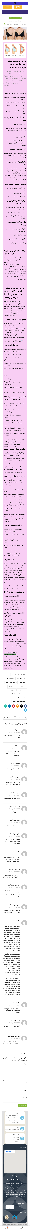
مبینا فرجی (17, 746)
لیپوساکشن (12, 130)
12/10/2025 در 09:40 (14, 779)
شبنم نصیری (16, 820)
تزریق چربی (18, 17)
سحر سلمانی (16, 777)
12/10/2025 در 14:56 (14, 809)
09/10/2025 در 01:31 (14, 766)
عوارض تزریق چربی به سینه (18, 694)
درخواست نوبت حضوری (10, 654)
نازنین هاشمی (16, 807)
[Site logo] (15, 3)
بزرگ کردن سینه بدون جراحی (18, 675)
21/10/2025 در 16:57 (14, 854)
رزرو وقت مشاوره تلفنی (10, 652)
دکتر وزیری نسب (19, 24)
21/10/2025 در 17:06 (14, 1005)
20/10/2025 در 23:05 (14, 823)
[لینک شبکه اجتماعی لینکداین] (9, 706)
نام (26, 1083)
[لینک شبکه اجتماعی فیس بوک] (25, 706)
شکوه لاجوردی (16, 793)
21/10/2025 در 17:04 (14, 923)
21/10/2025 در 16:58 (14, 872)
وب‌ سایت (24, 1098)
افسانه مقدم (16, 763)
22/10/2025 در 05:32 (14, 1023)
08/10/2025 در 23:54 (14, 748)
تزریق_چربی (22, 682)
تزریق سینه (10, 678)
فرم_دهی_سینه (21, 697)
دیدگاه (25, 1064)
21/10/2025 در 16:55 (14, 836)
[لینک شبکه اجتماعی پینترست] (13, 706)
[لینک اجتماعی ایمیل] (17, 706)
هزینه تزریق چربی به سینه (19, 701)
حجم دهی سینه (21, 690)
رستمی (18, 730)
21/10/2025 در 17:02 (14, 907)
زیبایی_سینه (11, 690)
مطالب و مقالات (12, 17)
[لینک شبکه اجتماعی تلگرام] (25, 710)
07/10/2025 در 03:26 (14, 732)
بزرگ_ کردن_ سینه (21, 678)
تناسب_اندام (22, 686)
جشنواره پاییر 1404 (18, 7)
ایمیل (25, 1090)
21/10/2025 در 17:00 (14, 888)
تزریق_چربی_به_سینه (10, 682)
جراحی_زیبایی (12, 686)
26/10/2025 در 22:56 (14, 1039)
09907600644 (7, 7)
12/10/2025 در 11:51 (14, 795)
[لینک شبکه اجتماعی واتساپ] (5, 706)
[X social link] (21, 706)
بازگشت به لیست (15, 717)
